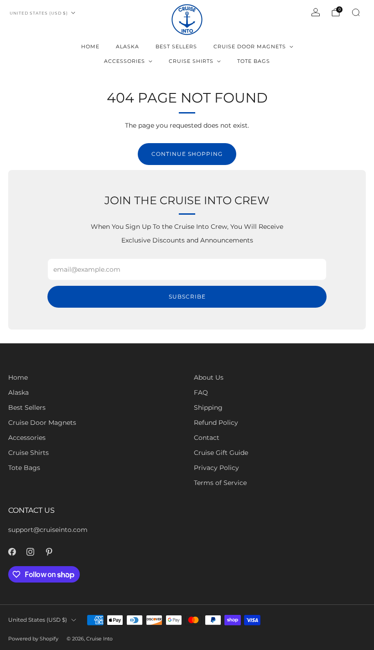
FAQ (201, 392)
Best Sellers (176, 46)
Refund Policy (216, 422)
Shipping (208, 407)
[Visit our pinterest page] (49, 551)
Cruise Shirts (191, 61)
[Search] (355, 12)
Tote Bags (253, 61)
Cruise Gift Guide (221, 452)
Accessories (124, 61)
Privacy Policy (216, 467)
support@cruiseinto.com (48, 529)
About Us (208, 377)
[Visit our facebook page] (12, 551)
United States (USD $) (39, 12)
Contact (206, 437)
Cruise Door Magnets (249, 46)
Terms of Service (220, 482)
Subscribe (187, 296)
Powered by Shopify (33, 638)
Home (90, 46)
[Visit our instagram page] (30, 551)
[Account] (315, 12)
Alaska (127, 46)
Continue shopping (187, 153)
